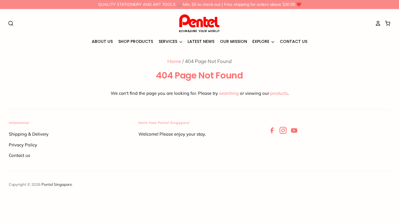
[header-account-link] (376, 23)
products (279, 93)
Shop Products (135, 41)
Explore (261, 41)
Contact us (19, 155)
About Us (102, 41)
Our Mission (233, 41)
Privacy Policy (23, 145)
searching (229, 93)
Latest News (201, 41)
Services (168, 41)
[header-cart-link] (386, 23)
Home (174, 61)
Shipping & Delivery (28, 134)
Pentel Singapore (56, 184)
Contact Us (293, 41)
